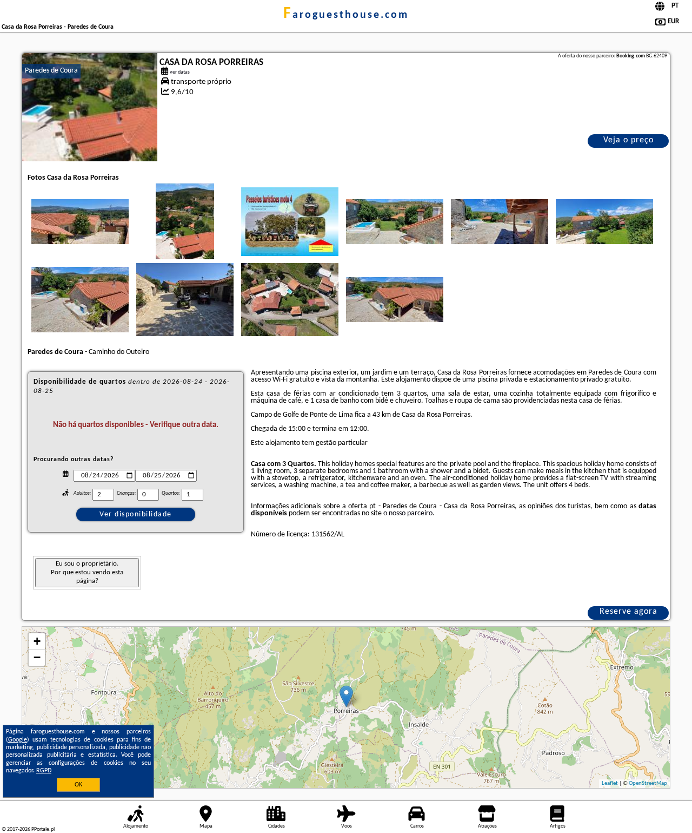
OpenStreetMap (648, 783)
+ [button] (37, 641)
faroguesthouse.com (346, 15)
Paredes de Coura (51, 71)
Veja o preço (628, 140)
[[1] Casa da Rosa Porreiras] (89, 107)
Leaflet (610, 783)
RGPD (43, 771)
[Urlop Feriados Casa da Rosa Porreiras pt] (80, 221)
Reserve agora (628, 611)
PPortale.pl (43, 829)
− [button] (37, 657)
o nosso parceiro (407, 513)
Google (17, 740)
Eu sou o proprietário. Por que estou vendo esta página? (87, 572)
